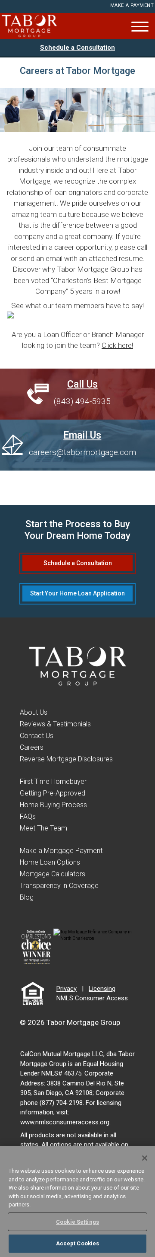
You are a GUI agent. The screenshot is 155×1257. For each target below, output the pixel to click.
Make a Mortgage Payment (61, 850)
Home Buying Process (53, 805)
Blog (27, 897)
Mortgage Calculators (52, 874)
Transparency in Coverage (59, 885)
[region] (77, 1201)
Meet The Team (43, 828)
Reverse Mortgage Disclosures (66, 759)
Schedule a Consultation (77, 47)
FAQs (28, 816)
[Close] (144, 1158)
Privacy (66, 989)
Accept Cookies (77, 1243)
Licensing (102, 989)
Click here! (117, 345)
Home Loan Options (50, 862)
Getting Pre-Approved (52, 793)
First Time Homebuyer (53, 781)
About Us (33, 712)
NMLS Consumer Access (92, 998)
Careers (31, 747)
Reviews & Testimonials (55, 724)
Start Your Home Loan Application (77, 593)
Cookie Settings (77, 1222)
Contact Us (36, 736)
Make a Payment (132, 5)
